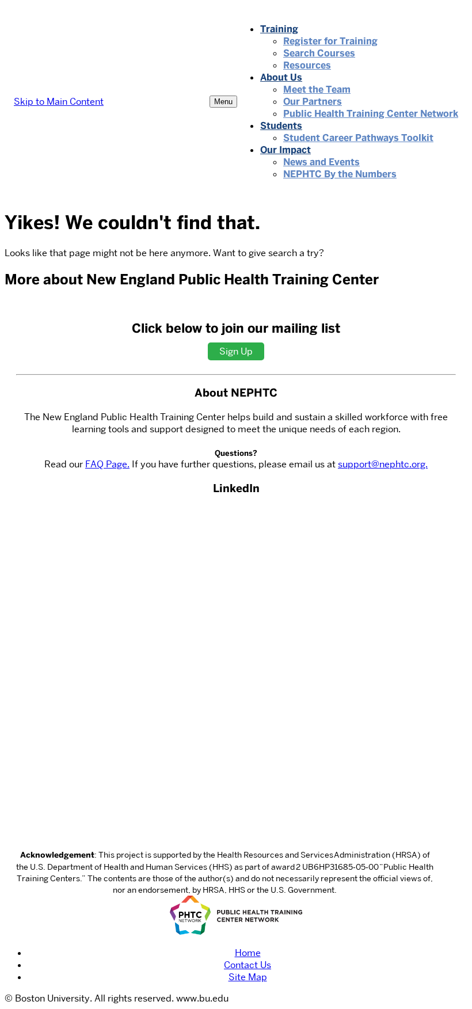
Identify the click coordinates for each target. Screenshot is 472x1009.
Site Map (248, 977)
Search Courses (319, 53)
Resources (307, 65)
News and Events (321, 162)
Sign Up (236, 351)
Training (279, 29)
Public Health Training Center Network (370, 114)
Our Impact (285, 150)
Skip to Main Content (59, 102)
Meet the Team (317, 89)
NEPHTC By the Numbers (340, 174)
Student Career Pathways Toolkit (358, 138)
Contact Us (247, 965)
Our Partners (312, 102)
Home (248, 953)
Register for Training (330, 41)
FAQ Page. (107, 464)
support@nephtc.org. (383, 464)
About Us (281, 77)
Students (281, 126)
